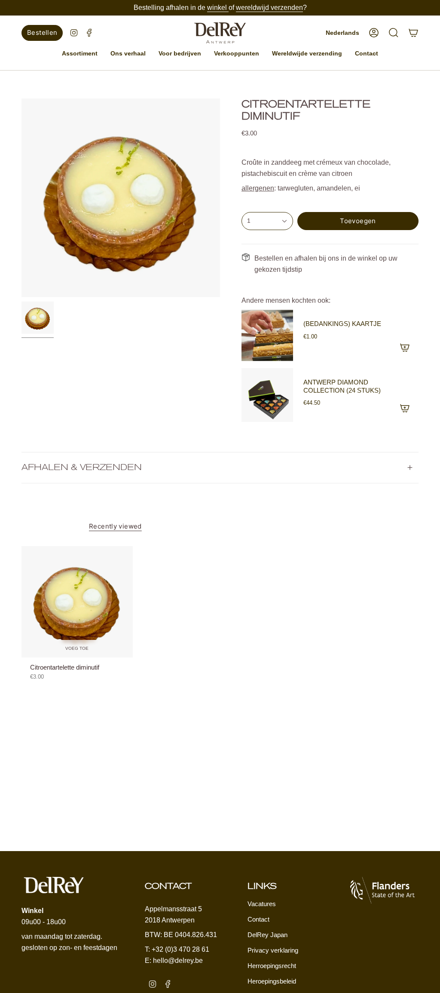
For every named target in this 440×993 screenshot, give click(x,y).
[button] (79, 53)
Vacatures (262, 903)
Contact (258, 919)
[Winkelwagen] (413, 32)
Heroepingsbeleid (272, 981)
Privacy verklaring (273, 950)
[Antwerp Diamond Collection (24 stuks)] (267, 395)
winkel (218, 7)
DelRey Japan (267, 934)
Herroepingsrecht (272, 965)
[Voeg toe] (405, 347)
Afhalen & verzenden (81, 467)
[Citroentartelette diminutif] (77, 602)
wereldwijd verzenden (269, 7)
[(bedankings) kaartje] (267, 335)
